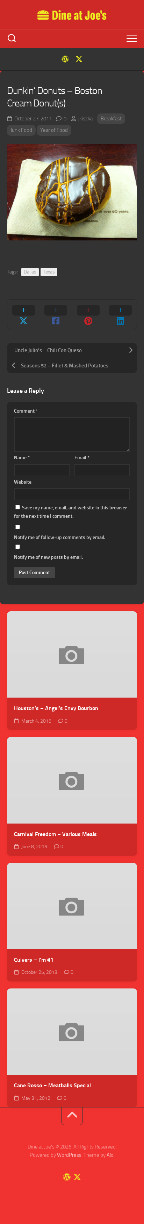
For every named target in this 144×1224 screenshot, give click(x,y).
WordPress (69, 1155)
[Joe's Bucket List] (65, 59)
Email (81, 458)
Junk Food (21, 130)
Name (22, 458)
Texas (49, 272)
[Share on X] (23, 314)
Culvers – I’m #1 (33, 959)
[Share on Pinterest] (88, 314)
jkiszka (85, 119)
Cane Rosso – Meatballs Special (52, 1085)
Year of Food (54, 130)
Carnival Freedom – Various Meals (55, 834)
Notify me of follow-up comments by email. (59, 537)
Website (22, 482)
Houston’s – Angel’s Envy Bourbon (56, 708)
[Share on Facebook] (56, 314)
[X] (79, 59)
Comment (26, 411)
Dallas (30, 272)
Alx (110, 1155)
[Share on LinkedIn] (121, 314)
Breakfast (111, 119)
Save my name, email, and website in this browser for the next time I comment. (70, 512)
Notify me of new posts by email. (48, 557)
